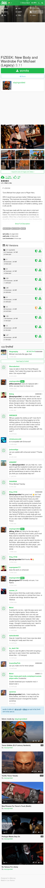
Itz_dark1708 (14, 648)
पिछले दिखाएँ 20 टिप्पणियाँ (22, 361)
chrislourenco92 (15, 439)
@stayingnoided (15, 396)
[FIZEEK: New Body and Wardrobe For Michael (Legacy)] (22, 137)
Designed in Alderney (8, 878)
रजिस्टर (25, 709)
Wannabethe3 (14, 366)
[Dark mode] (38, 3)
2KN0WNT (13, 462)
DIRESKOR (13, 415)
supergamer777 (15, 567)
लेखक (22, 381)
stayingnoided (19, 82)
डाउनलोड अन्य (8, 178)
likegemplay (13, 351)
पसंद (18, 178)
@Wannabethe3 (15, 384)
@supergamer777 (15, 580)
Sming (11, 394)
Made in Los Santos (8, 880)
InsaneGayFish (14, 663)
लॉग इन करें (18, 709)
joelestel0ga (13, 449)
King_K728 (13, 492)
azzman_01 (13, 590)
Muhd (11, 607)
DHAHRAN (13, 481)
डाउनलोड (24, 71)
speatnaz (12, 692)
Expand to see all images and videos (22, 172)
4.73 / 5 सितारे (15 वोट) (6, 183)
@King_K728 (14, 531)
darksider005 (14, 635)
